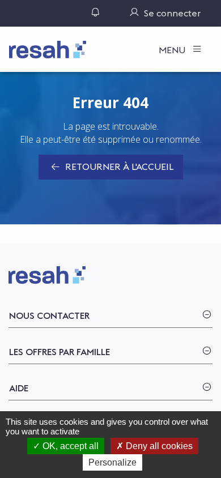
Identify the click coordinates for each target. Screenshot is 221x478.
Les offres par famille (59, 351)
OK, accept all (69, 446)
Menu (173, 50)
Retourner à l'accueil (118, 166)
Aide (18, 388)
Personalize (112, 462)
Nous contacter (49, 315)
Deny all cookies (158, 446)
